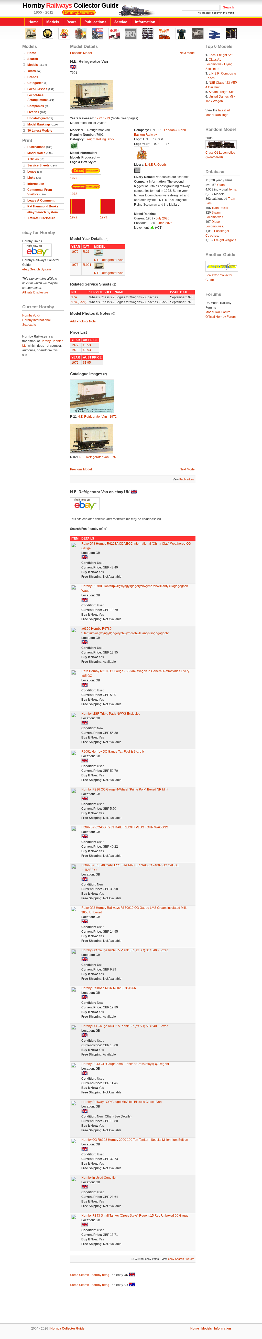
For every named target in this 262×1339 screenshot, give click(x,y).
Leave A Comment (40, 200)
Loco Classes (37, 89)
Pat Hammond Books (42, 206)
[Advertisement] (131, 1305)
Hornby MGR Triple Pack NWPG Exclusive (110, 713)
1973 (106, 118)
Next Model (187, 53)
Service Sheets (38, 165)
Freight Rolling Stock (99, 139)
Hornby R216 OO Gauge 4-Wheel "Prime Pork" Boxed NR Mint (124, 789)
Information (145, 22)
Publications (95, 22)
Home (33, 22)
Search (32, 59)
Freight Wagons (225, 240)
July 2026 (162, 218)
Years (72, 22)
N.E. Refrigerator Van (109, 260)
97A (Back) (78, 302)
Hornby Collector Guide (67, 1328)
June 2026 (165, 223)
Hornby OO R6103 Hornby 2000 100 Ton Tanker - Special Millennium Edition (134, 1140)
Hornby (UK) (31, 315)
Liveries (33, 112)
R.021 (87, 265)
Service (120, 22)
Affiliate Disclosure (41, 218)
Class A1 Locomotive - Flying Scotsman (219, 64)
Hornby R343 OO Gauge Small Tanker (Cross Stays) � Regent (125, 1064)
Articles (33, 159)
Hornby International (36, 320)
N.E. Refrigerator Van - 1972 (97, 416)
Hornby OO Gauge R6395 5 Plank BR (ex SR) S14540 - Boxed (124, 950)
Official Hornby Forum (220, 317)
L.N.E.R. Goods (156, 164)
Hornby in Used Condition (99, 1177)
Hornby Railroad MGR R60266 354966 (108, 988)
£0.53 (87, 345)
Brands (32, 77)
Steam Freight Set (221, 92)
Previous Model (81, 53)
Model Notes (36, 153)
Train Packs (220, 208)
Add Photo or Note (83, 321)
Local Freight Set (220, 55)
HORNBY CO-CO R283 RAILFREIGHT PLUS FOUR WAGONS (124, 827)
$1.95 (87, 362)
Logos (31, 171)
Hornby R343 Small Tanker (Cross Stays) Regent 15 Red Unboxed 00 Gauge (135, 1215)
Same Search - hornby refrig (89, 1275)
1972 (98, 118)
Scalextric (29, 324)
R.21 (86, 252)
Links (31, 178)
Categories (35, 83)
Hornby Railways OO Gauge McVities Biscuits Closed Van (121, 1102)
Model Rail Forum (217, 312)
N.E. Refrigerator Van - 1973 (98, 457)
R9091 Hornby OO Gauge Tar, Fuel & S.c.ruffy (113, 751)
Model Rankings (39, 124)
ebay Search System (42, 212)
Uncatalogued (37, 118)
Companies (35, 106)
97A (74, 297)
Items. (232, 189)
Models (52, 22)
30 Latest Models (39, 130)
